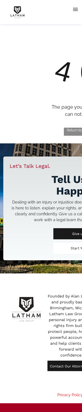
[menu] (75, 9)
